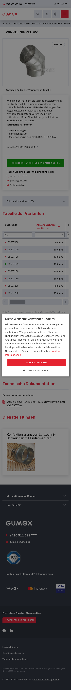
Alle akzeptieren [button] (36, 362)
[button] (35, 370)
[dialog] (35, 345)
